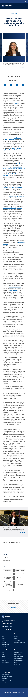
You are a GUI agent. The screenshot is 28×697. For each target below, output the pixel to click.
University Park (20, 574)
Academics (8, 570)
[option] (14, 51)
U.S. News (16, 103)
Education (14, 13)
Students (8, 574)
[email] (23, 85)
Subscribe (13, 607)
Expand (22, 68)
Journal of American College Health (12, 208)
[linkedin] (17, 85)
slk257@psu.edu (6, 560)
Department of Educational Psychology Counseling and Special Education (8, 584)
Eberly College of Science (8, 578)
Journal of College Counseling (16, 196)
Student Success (20, 570)
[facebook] (5, 85)
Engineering (20, 584)
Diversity (8, 590)
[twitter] (11, 85)
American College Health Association (12, 187)
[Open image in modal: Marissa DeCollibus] (14, 47)
